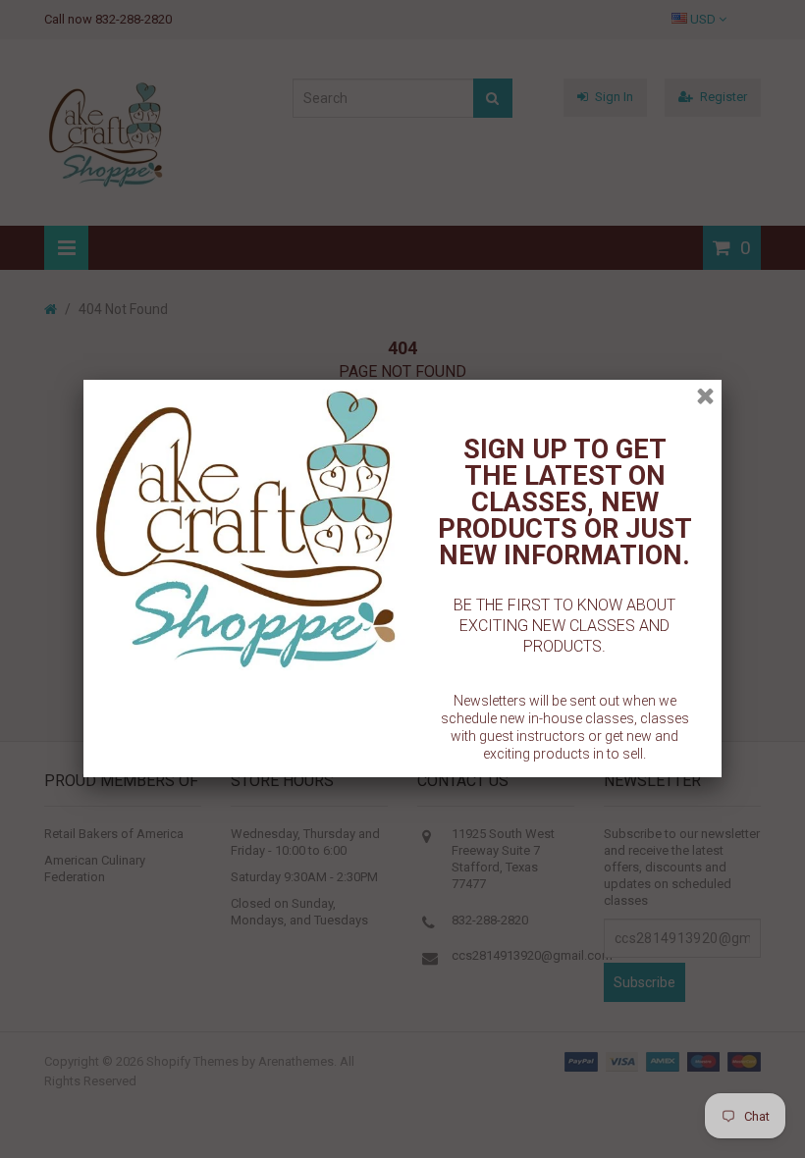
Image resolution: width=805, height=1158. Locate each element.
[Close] (705, 396)
